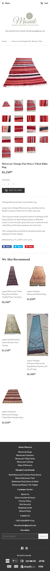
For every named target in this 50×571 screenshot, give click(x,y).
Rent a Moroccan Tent (25, 478)
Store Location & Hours (25, 498)
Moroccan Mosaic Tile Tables (25, 485)
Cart (46, 3)
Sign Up (43, 536)
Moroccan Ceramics (25, 455)
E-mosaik (27, 555)
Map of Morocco (25, 465)
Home (4, 41)
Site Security (25, 504)
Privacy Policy (25, 501)
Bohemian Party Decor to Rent (25, 482)
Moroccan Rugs (25, 452)
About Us (25, 494)
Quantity (6, 180)
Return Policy (25, 511)
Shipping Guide (25, 508)
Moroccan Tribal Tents (25, 459)
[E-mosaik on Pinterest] (26, 549)
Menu (7, 3)
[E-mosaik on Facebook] (22, 549)
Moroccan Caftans (25, 462)
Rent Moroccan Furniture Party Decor (25, 475)
